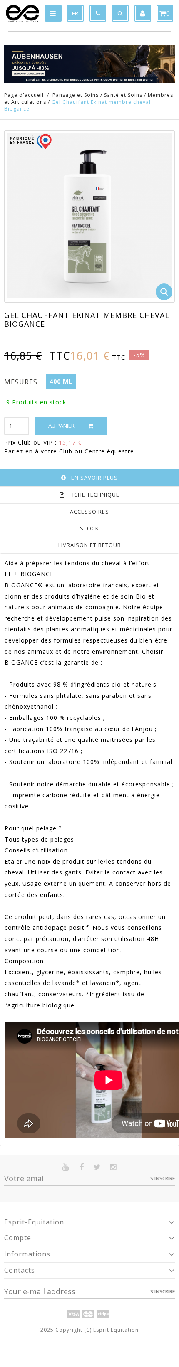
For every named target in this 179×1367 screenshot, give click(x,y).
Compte (17, 1237)
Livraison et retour (89, 545)
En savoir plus (94, 477)
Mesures (22, 382)
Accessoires (89, 511)
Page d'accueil (24, 95)
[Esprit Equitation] (22, 13)
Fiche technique (94, 494)
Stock (89, 528)
